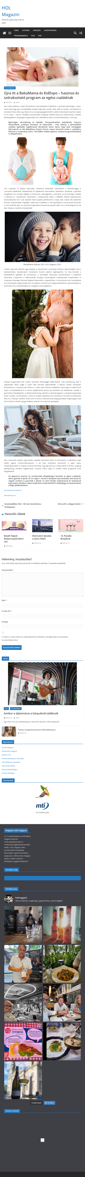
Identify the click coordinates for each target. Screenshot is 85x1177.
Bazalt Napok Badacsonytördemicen (13, 538)
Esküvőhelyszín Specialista (11, 762)
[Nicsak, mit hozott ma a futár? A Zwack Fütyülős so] (62, 925)
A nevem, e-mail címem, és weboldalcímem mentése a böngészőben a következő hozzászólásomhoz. (35, 638)
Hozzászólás (8, 570)
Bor (40, 36)
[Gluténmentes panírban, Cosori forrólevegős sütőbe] (23, 1041)
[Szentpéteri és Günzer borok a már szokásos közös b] (23, 964)
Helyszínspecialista (8, 766)
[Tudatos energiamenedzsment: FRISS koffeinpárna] (9, 731)
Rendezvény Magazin (9, 751)
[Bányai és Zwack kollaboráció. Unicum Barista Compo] (23, 925)
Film (33, 36)
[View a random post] (80, 33)
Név (4, 600)
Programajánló (21, 36)
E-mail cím (7, 611)
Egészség (37, 30)
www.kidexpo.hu (10, 495)
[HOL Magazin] (4, 33)
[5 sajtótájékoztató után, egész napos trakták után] (62, 1003)
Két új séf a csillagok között (69, 504)
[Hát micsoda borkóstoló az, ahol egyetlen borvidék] (23, 1003)
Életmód (26, 30)
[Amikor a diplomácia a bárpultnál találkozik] (42, 683)
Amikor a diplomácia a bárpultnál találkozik (31, 713)
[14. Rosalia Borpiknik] (70, 520)
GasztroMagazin (8, 747)
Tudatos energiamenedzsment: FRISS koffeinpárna (37, 730)
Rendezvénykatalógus (9, 769)
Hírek (16, 30)
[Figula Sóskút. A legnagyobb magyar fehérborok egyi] (23, 1080)
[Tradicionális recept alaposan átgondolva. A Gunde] (62, 1041)
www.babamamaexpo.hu (13, 490)
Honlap (5, 622)
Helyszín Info (6, 755)
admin (18, 102)
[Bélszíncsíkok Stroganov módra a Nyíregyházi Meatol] (62, 964)
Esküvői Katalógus (8, 773)
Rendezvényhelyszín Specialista (13, 758)
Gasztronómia (50, 30)
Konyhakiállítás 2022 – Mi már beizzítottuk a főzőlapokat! (22, 505)
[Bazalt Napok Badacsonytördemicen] (14, 520)
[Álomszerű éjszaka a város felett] (42, 520)
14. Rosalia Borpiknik (66, 537)
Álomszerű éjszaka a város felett (41, 537)
